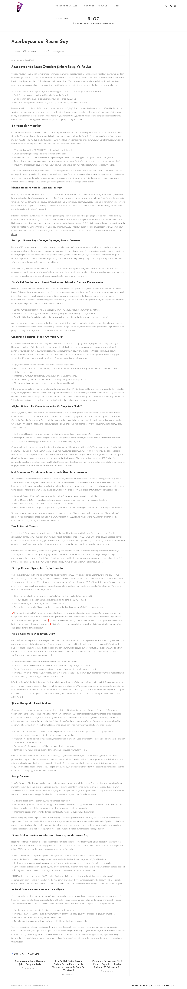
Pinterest (166, 986)
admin (17, 51)
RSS (174, 986)
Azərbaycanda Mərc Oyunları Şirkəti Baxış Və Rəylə (30, 962)
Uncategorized (57, 51)
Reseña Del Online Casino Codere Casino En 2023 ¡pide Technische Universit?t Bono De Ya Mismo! (68, 966)
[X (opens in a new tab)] (166, 6)
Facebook (144, 986)
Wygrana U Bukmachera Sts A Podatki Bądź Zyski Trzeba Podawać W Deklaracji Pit (107, 964)
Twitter (134, 986)
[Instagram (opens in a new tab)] (175, 6)
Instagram (155, 986)
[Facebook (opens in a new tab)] (171, 6)
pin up (82, 143)
